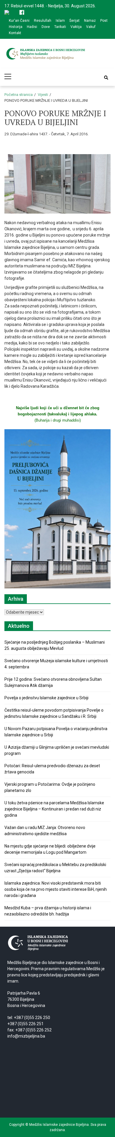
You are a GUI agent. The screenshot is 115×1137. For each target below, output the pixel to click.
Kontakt (15, 33)
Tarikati (60, 27)
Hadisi (32, 27)
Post (104, 21)
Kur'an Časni (19, 21)
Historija (15, 27)
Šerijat (74, 21)
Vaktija (76, 27)
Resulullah (42, 21)
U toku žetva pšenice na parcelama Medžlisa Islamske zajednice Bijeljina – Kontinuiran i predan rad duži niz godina (54, 809)
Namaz (90, 21)
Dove (46, 27)
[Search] (106, 78)
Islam (60, 21)
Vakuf (91, 27)
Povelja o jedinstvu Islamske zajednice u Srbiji (46, 697)
